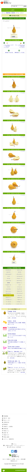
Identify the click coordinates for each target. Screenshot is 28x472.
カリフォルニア (8, 274)
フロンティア (19, 291)
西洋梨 (13, 13)
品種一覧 (6, 432)
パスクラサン (8, 289)
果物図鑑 (6, 416)
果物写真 (8, 13)
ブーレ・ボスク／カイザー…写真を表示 (8, 45)
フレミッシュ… (8, 291)
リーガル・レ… (19, 301)
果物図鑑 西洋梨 (12, 311)
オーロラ (19, 272)
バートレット (19, 286)
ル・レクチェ (8, 303)
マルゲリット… (8, 297)
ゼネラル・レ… (19, 282)
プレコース (20, 295)
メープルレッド (8, 299)
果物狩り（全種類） (8, 426)
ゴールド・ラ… (19, 278)
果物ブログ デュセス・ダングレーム (16, 367)
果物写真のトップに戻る (19, 52)
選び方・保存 (7, 418)
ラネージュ (20, 299)
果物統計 (6, 424)
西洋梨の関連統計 (12, 333)
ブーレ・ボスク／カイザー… (14, 77)
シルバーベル (8, 280)
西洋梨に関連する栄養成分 (14, 346)
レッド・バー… (19, 303)
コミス (8, 276)
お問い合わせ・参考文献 (15, 447)
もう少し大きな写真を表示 (14, 40)
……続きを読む (13, 317)
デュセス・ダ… (8, 284)
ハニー (19, 284)
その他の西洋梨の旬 (12, 327)
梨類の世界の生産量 (12, 340)
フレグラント (19, 289)
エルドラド (8, 272)
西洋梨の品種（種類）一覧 (14, 361)
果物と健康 (6, 437)
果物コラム (6, 430)
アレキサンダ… (8, 270)
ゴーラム (8, 278)
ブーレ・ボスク (8, 295)
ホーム (3, 13)
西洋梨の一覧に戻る (9, 52)
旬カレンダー (7, 420)
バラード (8, 286)
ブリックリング (19, 293)
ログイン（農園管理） (9, 439)
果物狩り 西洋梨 (12, 321)
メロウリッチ (19, 297)
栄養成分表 (6, 422)
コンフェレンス (19, 276)
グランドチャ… (19, 274)
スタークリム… (19, 280)
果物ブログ (6, 435)
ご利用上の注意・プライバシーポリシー (15, 445)
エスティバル (19, 270)
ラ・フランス (8, 301)
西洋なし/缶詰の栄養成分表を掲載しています (17, 348)
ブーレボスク (6, 47)
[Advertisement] (14, 63)
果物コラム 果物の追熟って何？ (15, 351)
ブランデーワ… (8, 293)
